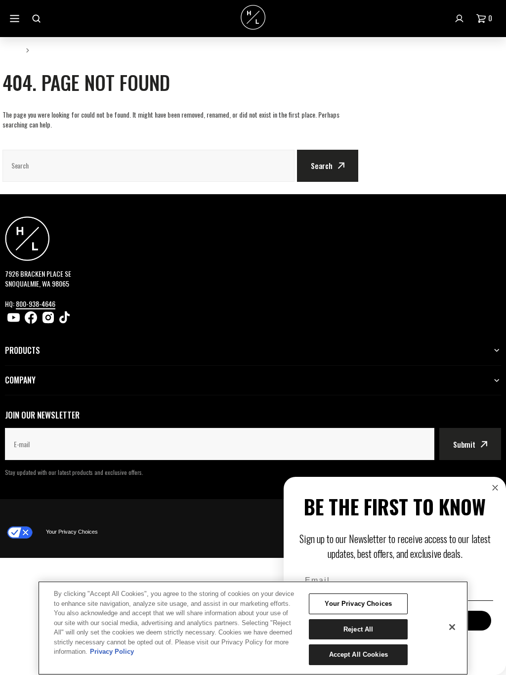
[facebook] (31, 317)
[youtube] (13, 317)
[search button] (37, 18)
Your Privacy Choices (72, 532)
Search (322, 165)
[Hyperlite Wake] (253, 18)
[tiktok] (65, 317)
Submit (464, 444)
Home (11, 49)
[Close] (452, 627)
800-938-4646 (35, 303)
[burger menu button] (16, 18)
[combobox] (148, 166)
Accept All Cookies (358, 654)
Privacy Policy (112, 651)
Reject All (358, 629)
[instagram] (48, 317)
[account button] (460, 18)
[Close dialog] (495, 488)
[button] (486, 18)
